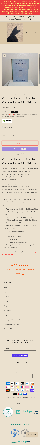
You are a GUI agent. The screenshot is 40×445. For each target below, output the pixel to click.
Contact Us (7, 301)
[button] (4, 33)
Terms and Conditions (11, 329)
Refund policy (13, 400)
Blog (5, 306)
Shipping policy (21, 403)
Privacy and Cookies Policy (13, 320)
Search (6, 287)
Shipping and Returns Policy (13, 324)
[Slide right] (24, 94)
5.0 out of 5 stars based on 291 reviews (20, 270)
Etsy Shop (7, 310)
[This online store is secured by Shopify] (7, 123)
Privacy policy (22, 400)
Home (6, 315)
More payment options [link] (20, 154)
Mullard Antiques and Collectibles (19, 397)
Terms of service (33, 400)
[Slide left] (15, 94)
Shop (5, 292)
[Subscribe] (33, 348)
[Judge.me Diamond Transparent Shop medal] (15, 433)
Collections (7, 297)
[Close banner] (38, 7)
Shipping (11, 114)
